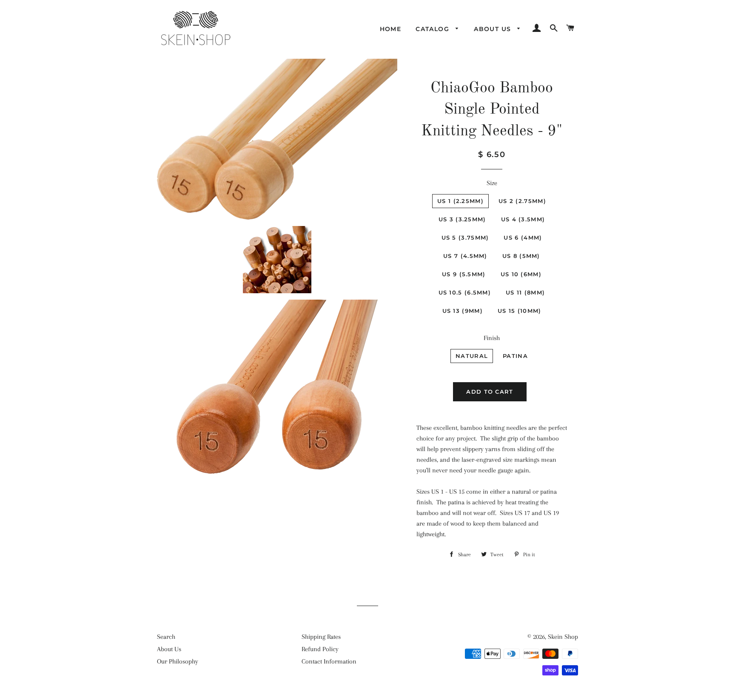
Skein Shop (563, 637)
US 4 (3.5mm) (523, 219)
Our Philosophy (177, 661)
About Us (493, 29)
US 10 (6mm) (521, 274)
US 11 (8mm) (525, 292)
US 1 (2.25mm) (460, 200)
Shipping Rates (321, 637)
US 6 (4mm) (523, 237)
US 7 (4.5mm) (465, 255)
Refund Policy (320, 649)
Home (391, 29)
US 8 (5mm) (521, 255)
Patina (515, 355)
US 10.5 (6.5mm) (465, 292)
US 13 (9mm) (462, 310)
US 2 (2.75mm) (522, 200)
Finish (492, 338)
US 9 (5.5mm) (464, 274)
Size (492, 183)
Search (166, 637)
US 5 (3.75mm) (465, 237)
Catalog (433, 29)
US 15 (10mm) (519, 310)
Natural (472, 355)
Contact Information (329, 661)
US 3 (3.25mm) (462, 219)
